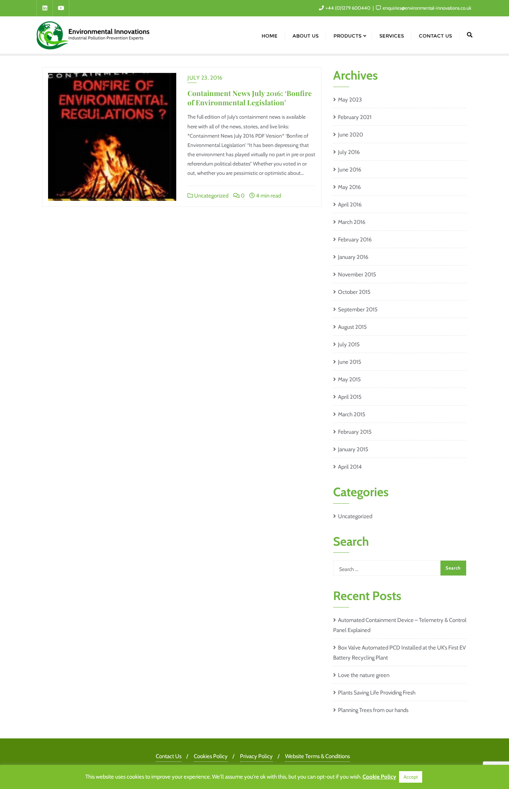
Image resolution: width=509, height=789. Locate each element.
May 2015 (349, 379)
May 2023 (350, 99)
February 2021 (355, 117)
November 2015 (357, 274)
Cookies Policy (211, 756)
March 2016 (352, 222)
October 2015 (354, 292)
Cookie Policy (379, 776)
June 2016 (349, 169)
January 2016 (353, 257)
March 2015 (351, 414)
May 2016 (349, 187)
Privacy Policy (256, 756)
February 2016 (355, 239)
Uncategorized (210, 195)
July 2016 (349, 152)
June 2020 (350, 134)
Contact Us (168, 756)
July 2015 (349, 344)
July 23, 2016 (205, 77)
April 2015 (349, 397)
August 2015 (352, 327)
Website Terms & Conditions (317, 756)
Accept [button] (411, 777)
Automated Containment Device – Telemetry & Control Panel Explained (400, 625)
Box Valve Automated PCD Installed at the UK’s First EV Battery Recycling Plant (399, 652)
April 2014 (350, 467)
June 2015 (349, 362)
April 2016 (350, 204)
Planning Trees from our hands (373, 710)
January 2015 (353, 449)
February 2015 (355, 432)
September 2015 (357, 309)
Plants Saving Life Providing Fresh (376, 692)
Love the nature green (363, 675)
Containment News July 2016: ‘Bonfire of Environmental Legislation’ (249, 97)
